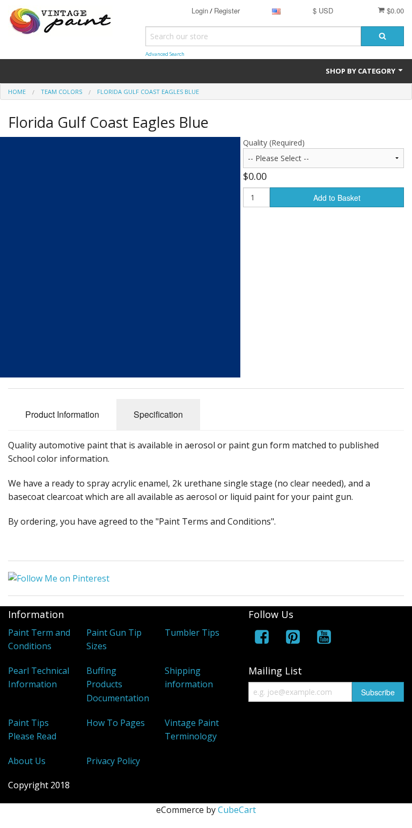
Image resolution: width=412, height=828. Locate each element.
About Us (27, 761)
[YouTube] (324, 639)
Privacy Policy (113, 761)
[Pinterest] (293, 639)
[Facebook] (262, 639)
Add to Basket (336, 197)
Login (200, 10)
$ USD (323, 10)
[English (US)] (276, 10)
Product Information (62, 414)
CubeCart (237, 810)
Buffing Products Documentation (117, 684)
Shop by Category (361, 71)
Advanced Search (165, 53)
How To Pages (115, 723)
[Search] (382, 36)
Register (227, 10)
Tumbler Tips (192, 632)
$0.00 (394, 10)
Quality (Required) (274, 142)
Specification (158, 414)
